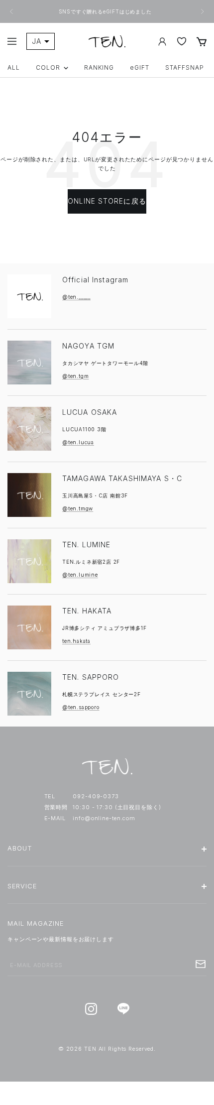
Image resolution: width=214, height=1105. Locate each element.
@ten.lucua (78, 442)
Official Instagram (95, 279)
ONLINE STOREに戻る (107, 201)
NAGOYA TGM (88, 346)
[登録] (201, 964)
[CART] (202, 41)
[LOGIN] (162, 41)
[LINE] (123, 1009)
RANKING (99, 67)
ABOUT (19, 848)
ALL (13, 67)
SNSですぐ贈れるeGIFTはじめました (106, 11)
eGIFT (139, 67)
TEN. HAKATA (86, 611)
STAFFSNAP (184, 67)
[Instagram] (91, 1009)
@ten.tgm (75, 376)
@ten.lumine (80, 575)
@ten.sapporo (81, 707)
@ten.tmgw (77, 508)
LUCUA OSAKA (89, 412)
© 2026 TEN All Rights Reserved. (107, 1048)
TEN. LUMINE (86, 544)
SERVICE (22, 886)
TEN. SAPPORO (90, 677)
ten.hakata (76, 641)
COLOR (48, 67)
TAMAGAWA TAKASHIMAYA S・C (122, 478)
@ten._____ (76, 297)
